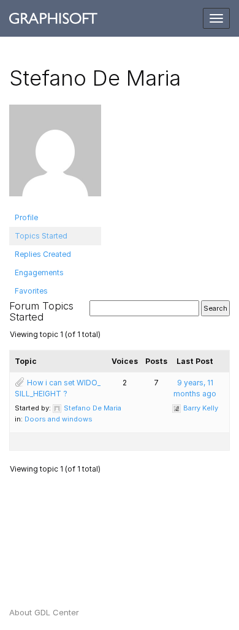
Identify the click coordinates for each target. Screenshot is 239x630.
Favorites (31, 290)
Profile (26, 217)
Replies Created (43, 254)
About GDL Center (44, 612)
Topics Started (41, 235)
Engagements (39, 272)
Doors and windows (59, 419)
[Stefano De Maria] (55, 155)
